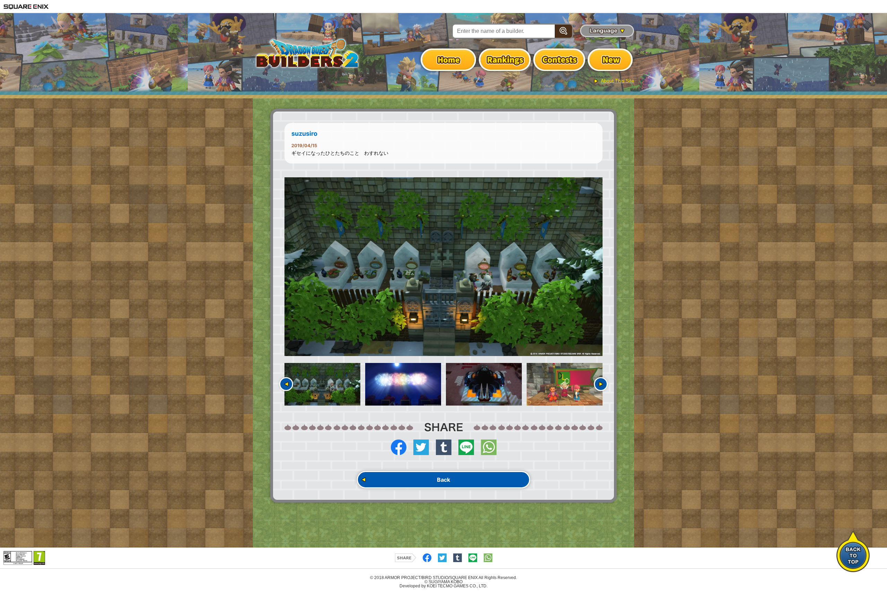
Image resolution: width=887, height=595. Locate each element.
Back (443, 479)
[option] (443, 266)
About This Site (617, 80)
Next (601, 384)
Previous (286, 384)
